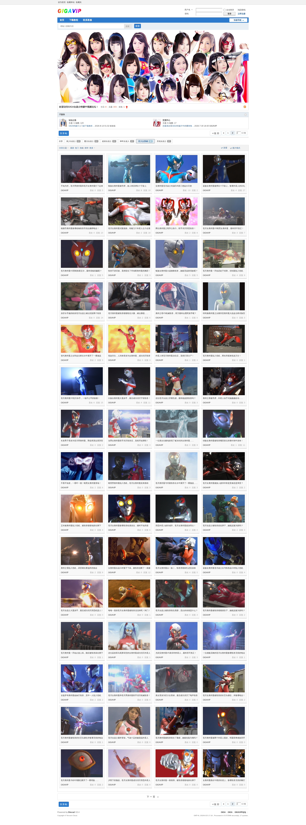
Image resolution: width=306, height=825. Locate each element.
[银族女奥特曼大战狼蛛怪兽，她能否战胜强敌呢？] (176, 254)
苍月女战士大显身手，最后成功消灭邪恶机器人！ (82, 610)
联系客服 (87, 20)
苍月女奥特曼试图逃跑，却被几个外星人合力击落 (129, 228)
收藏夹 (79, 2)
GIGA (223, 812)
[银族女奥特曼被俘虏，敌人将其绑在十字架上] (129, 169)
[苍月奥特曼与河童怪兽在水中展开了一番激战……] (176, 466)
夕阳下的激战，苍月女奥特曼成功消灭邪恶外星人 (129, 780)
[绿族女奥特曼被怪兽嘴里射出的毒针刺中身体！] (224, 424)
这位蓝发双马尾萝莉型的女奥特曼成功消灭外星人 (129, 653)
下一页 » (153, 796)
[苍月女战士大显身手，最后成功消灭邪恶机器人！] (82, 593)
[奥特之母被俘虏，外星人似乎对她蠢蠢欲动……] (224, 381)
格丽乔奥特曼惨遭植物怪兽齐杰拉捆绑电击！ (80, 228)
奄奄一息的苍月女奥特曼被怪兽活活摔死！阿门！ (129, 610)
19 (149, 190)
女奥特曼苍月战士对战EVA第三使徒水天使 (174, 186)
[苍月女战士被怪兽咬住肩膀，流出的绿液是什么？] (176, 593)
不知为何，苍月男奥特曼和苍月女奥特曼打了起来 (82, 186)
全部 (61, 141)
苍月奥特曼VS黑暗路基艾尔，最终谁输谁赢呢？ (81, 271)
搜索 (127, 26)
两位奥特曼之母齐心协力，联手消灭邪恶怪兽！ (176, 228)
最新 (72, 148)
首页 (62, 20)
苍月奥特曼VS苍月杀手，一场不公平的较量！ (80, 398)
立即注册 (241, 14)
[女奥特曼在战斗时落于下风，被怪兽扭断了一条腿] (129, 551)
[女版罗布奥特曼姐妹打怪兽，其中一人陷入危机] (82, 678)
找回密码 (241, 10)
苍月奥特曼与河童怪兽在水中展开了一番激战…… (177, 483)
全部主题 (63, 148)
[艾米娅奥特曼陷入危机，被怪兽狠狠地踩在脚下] (82, 509)
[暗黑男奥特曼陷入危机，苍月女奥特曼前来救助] (129, 466)
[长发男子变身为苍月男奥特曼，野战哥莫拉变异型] (82, 424)
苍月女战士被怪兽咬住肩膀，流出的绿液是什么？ (177, 610)
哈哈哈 (113, 126)
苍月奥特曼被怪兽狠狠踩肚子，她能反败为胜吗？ (224, 610)
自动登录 (230, 10)
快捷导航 (237, 20)
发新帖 (64, 133)
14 (102, 318)
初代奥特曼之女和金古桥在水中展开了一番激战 (81, 356)
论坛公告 (72, 120)
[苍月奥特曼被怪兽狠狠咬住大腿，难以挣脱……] (129, 296)
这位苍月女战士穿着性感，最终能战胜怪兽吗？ (176, 398)
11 (149, 403)
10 (102, 233)
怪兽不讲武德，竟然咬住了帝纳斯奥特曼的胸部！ (129, 271)
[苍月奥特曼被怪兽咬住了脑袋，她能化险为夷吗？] (176, 721)
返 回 (216, 133)
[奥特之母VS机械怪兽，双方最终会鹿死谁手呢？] (176, 296)
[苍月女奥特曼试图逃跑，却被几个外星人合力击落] (129, 211)
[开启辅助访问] (248, 2)
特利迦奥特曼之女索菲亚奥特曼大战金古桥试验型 (224, 313)
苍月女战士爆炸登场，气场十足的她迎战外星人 (128, 738)
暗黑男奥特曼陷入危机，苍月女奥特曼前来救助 (128, 483)
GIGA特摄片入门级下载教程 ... (81, 126)
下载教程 (73, 20)
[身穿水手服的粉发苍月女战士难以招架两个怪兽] (82, 296)
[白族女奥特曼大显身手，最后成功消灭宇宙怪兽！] (129, 381)
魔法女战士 (91, 141)
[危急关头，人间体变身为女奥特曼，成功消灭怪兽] (129, 339)
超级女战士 (108, 141)
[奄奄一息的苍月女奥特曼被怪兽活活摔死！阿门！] (129, 593)
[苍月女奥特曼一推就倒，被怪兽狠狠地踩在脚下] (176, 763)
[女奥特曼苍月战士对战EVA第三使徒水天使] (176, 169)
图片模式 (236, 148)
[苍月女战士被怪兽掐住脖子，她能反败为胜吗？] (224, 509)
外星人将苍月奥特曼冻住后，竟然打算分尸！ (175, 356)
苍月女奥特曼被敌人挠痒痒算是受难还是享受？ (223, 483)
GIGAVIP (213, 126)
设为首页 (62, 2)
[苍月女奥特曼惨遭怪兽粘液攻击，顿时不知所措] (129, 509)
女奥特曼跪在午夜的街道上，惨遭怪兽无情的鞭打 (224, 780)
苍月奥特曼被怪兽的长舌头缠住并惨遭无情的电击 (82, 738)
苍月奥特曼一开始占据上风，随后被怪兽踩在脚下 (82, 653)
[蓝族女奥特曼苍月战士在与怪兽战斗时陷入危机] (224, 551)
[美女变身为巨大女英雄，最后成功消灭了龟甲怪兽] (176, 678)
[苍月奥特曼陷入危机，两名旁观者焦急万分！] (224, 339)
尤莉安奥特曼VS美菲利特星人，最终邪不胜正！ (176, 653)
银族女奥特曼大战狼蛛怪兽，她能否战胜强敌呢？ (177, 271)
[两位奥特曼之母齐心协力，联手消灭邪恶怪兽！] (176, 211)
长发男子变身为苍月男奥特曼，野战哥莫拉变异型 (82, 441)
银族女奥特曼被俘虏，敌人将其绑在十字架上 (127, 186)
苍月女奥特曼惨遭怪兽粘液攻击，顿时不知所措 (128, 525)
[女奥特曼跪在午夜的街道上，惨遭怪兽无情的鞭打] (224, 763)
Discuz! (71, 812)
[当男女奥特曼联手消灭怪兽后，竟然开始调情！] (129, 424)
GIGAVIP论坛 (240, 812)
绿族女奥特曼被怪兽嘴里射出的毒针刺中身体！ (223, 441)
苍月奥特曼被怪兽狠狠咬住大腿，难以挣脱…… (128, 313)
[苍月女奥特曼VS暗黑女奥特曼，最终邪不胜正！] (224, 211)
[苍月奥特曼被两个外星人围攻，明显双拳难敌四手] (224, 721)
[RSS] (245, 107)
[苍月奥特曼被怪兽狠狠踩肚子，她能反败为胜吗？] (224, 593)
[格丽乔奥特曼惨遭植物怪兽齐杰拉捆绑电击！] (82, 211)
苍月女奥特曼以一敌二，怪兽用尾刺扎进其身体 (176, 568)
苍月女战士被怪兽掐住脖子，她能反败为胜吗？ (223, 525)
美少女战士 (73, 141)
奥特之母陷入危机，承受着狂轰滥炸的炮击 (79, 568)
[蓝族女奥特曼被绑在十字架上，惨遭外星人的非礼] (224, 169)
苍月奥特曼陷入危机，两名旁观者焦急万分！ (222, 356)
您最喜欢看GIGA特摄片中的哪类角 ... (178, 126)
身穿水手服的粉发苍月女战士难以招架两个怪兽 (81, 313)
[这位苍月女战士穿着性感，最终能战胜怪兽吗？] (176, 381)
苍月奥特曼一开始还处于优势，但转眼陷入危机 (223, 271)
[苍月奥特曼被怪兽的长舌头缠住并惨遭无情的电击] (82, 721)
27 (244, 190)
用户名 (187, 10)
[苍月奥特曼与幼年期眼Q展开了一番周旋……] (82, 763)
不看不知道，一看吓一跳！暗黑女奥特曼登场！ (81, 483)
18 (149, 233)
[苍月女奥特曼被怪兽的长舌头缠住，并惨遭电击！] (224, 678)
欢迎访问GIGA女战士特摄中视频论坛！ (78, 106)
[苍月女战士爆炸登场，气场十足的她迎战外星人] (129, 721)
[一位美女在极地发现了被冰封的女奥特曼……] (176, 424)
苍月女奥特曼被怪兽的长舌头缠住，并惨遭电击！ (224, 695)
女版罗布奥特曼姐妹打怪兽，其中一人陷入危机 (81, 695)
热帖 (82, 148)
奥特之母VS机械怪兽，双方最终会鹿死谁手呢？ (176, 313)
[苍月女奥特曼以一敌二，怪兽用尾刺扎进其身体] (176, 551)
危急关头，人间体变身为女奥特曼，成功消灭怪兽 (129, 356)
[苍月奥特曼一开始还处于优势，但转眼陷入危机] (224, 254)
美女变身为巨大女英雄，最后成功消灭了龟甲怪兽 (177, 695)
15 (102, 403)
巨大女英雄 (145, 141)
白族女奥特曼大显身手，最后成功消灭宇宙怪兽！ (129, 398)
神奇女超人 (126, 141)
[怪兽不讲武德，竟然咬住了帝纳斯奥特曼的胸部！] (129, 254)
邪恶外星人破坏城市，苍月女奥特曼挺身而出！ (176, 525)
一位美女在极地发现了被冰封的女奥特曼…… (175, 441)
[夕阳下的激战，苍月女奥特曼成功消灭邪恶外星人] (129, 763)
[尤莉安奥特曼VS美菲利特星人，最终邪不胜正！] (176, 636)
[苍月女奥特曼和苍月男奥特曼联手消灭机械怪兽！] (129, 678)
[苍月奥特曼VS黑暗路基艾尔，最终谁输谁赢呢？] (82, 254)
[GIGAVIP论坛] (69, 12)
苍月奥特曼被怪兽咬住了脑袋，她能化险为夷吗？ (177, 738)
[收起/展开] (245, 114)
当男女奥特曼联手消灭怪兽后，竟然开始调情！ (128, 441)
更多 (91, 148)
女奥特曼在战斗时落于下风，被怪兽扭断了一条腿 (129, 568)
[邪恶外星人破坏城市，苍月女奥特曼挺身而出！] (176, 509)
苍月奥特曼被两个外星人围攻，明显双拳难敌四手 (224, 738)
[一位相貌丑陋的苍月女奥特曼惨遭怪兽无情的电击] (224, 636)
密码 (187, 14)
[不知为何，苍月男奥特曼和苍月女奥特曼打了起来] (82, 169)
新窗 (225, 148)
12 (149, 572)
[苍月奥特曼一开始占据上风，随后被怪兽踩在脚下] (82, 636)
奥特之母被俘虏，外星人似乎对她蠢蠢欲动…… (223, 398)
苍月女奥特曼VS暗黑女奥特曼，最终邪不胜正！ (223, 228)
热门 (77, 148)
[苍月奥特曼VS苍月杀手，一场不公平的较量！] (82, 381)
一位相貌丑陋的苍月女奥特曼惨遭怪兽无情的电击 (224, 653)
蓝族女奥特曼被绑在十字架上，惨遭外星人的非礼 (224, 186)
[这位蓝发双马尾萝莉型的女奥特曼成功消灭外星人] (129, 636)
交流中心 (166, 120)
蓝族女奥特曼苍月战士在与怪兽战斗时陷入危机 (223, 568)
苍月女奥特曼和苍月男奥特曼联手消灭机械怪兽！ (129, 695)
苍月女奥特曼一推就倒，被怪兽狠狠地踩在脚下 (176, 780)
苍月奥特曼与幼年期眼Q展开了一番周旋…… (80, 780)
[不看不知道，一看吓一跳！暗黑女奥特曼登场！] (82, 466)
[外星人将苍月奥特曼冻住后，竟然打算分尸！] (176, 339)
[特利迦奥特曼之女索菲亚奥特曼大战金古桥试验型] (224, 296)
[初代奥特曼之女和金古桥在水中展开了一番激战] (82, 339)
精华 (86, 148)
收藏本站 (71, 2)
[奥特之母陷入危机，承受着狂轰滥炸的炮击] (82, 551)
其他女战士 (163, 141)
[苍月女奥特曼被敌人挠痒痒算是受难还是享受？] (224, 466)
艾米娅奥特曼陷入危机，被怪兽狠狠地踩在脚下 (81, 525)
